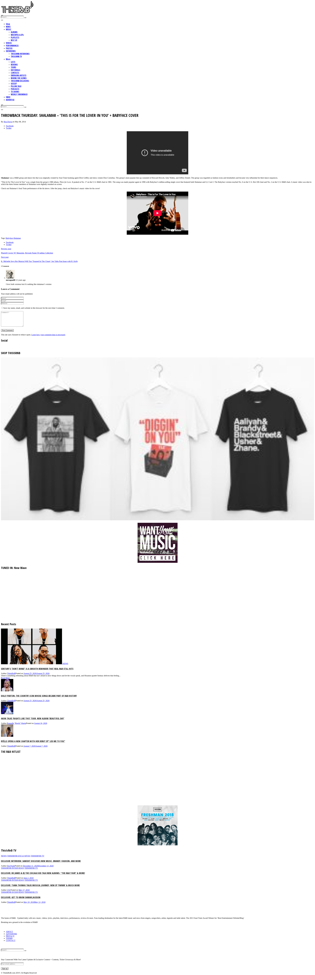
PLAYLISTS (15, 37)
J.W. (8, 890)
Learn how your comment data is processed (48, 335)
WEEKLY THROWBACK (19, 94)
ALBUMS (14, 32)
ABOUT (9, 932)
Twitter (8, 128)
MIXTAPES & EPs (17, 34)
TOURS (13, 67)
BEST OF (14, 40)
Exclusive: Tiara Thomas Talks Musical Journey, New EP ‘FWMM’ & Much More (40, 885)
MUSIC (8, 29)
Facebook (10, 126)
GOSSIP (14, 83)
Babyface (9, 238)
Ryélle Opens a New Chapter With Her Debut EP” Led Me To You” (33, 741)
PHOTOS (9, 48)
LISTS (13, 61)
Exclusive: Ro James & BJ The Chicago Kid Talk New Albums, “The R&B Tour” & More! (43, 873)
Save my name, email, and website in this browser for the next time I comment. (34, 308)
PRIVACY (10, 936)
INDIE (8, 97)
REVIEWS (14, 64)
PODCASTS (15, 89)
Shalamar (17, 238)
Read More (5, 678)
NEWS (8, 26)
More (8, 59)
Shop (8, 24)
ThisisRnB (11, 673)
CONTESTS (15, 72)
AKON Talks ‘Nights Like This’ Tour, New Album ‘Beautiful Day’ (32, 718)
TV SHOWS (15, 91)
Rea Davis (8, 122)
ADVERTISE (10, 99)
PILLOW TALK (16, 86)
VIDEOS (9, 42)
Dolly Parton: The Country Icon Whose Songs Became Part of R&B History (39, 695)
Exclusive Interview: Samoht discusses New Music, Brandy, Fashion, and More (41, 860)
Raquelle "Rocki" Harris (16, 723)
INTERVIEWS (11, 51)
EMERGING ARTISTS (18, 75)
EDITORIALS (15, 70)
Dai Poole (11, 866)
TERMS (9, 938)
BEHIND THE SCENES (19, 78)
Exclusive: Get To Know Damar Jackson (20, 897)
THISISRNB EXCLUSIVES (20, 80)
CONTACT (10, 940)
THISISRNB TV (16, 56)
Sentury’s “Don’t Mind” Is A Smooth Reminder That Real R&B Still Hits (37, 668)
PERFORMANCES (12, 45)
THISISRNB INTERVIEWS (20, 53)
